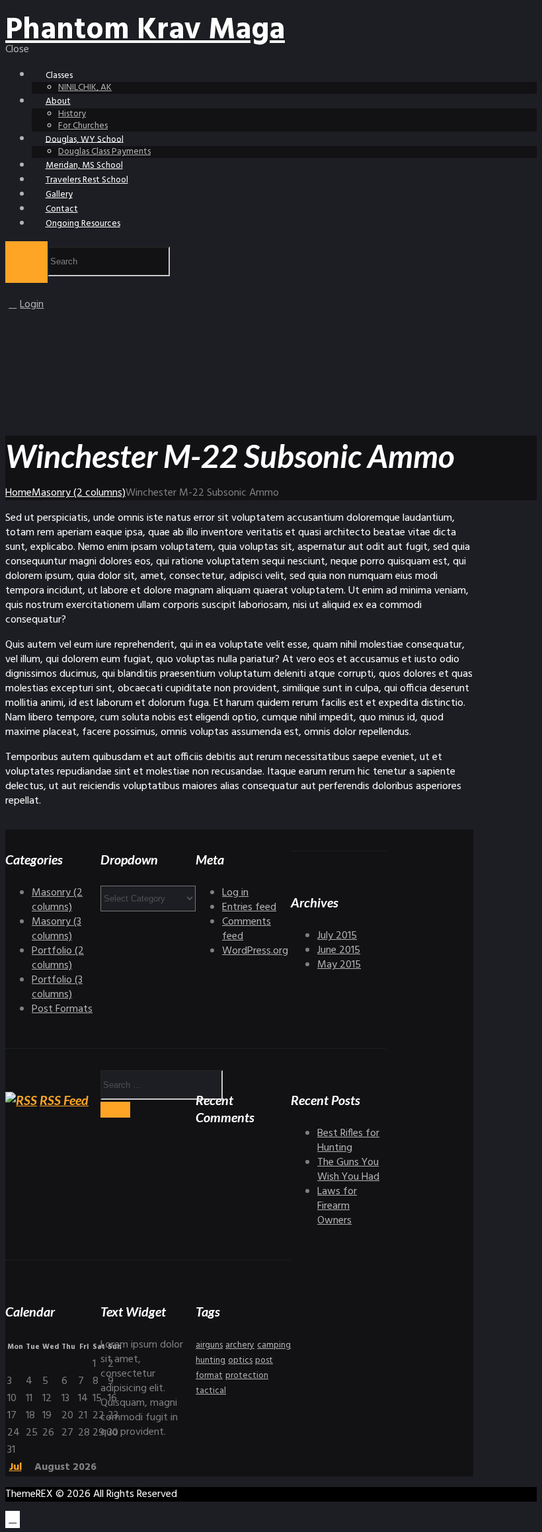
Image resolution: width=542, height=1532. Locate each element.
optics (240, 1360)
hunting (210, 1360)
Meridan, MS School (84, 165)
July (337, 935)
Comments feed (246, 929)
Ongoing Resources (83, 224)
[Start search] (26, 262)
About (58, 101)
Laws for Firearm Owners (337, 1206)
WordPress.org (255, 951)
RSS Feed (64, 1100)
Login (32, 304)
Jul (15, 1467)
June (338, 950)
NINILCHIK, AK (85, 88)
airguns (209, 1345)
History (72, 114)
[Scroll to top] (12, 1519)
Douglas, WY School (85, 139)
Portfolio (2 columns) (58, 958)
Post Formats (62, 1009)
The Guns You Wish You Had (348, 1170)
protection (246, 1376)
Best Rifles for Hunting (348, 1141)
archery (239, 1345)
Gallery (59, 195)
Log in (235, 892)
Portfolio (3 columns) (57, 987)
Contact (62, 209)
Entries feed (249, 907)
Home (18, 493)
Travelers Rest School (87, 180)
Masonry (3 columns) (56, 929)
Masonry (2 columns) (79, 493)
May (339, 965)
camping (274, 1345)
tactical (211, 1391)
